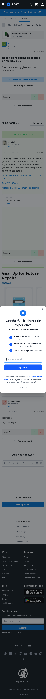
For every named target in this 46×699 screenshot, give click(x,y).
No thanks (23, 387)
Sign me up (23, 367)
